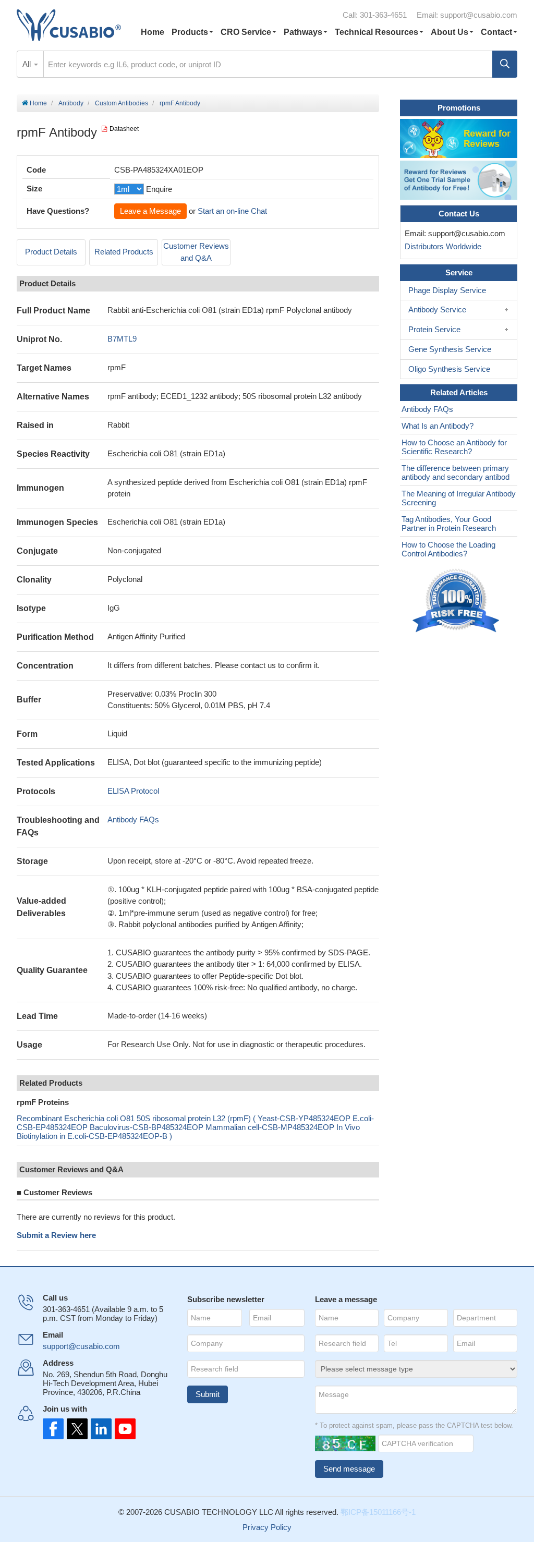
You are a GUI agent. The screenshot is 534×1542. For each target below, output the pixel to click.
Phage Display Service (447, 290)
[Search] (504, 64)
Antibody (70, 103)
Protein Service (434, 329)
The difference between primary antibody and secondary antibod (455, 472)
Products (190, 32)
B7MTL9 (122, 338)
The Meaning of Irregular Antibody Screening (459, 498)
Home (152, 32)
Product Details (51, 251)
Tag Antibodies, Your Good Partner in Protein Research (449, 523)
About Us (449, 32)
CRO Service (246, 32)
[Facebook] (53, 1428)
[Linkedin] (99, 1428)
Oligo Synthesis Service (449, 369)
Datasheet (124, 128)
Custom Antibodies (121, 103)
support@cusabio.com (478, 14)
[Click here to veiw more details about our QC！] (457, 601)
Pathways (303, 32)
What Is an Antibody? (438, 425)
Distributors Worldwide (440, 246)
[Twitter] (76, 1428)
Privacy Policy (267, 1527)
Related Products (123, 251)
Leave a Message (150, 211)
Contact (496, 32)
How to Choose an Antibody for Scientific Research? (454, 447)
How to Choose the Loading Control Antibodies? (448, 549)
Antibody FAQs (133, 819)
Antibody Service (437, 309)
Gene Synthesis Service (449, 349)
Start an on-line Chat (232, 211)
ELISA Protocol (133, 790)
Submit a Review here (56, 1235)
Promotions (459, 107)
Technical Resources (376, 32)
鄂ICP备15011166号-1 (378, 1512)
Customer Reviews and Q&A (196, 251)
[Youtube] (122, 1428)
